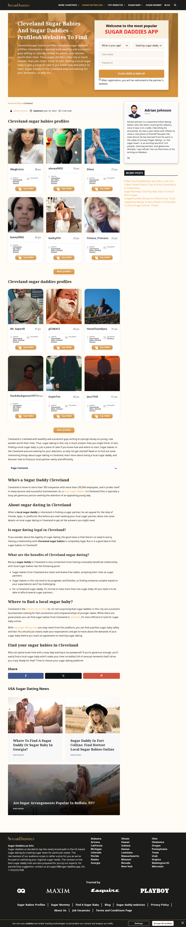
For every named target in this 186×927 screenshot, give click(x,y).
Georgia (95, 863)
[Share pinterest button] (101, 676)
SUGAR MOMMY (154, 5)
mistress (75, 617)
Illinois (125, 838)
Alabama (96, 838)
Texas (155, 852)
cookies (29, 923)
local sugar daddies (74, 491)
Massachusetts (130, 856)
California (96, 845)
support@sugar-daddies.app (64, 866)
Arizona (95, 842)
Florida (95, 856)
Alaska (95, 859)
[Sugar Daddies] (18, 5)
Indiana (125, 845)
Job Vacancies (81, 910)
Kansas (125, 849)
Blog (108, 904)
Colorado (96, 852)
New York (127, 866)
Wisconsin (157, 866)
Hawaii (125, 842)
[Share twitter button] (63, 676)
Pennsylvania (159, 849)
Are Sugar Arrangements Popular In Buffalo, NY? (54, 803)
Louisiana (127, 852)
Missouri (126, 859)
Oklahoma (158, 842)
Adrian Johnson (21, 110)
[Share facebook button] (26, 676)
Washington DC (160, 863)
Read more (18, 755)
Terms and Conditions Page (114, 910)
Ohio (18, 103)
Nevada (125, 863)
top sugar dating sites (26, 627)
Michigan (96, 849)
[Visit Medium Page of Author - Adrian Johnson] (128, 158)
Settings (139, 923)
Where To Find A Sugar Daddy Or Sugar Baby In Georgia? (33, 744)
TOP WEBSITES (115, 5)
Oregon (156, 845)
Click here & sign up (131, 73)
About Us (60, 910)
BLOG (167, 5)
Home (11, 103)
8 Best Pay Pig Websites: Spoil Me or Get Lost (149, 181)
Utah (155, 856)
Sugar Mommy (60, 904)
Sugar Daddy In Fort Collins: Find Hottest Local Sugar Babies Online (92, 744)
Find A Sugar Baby (87, 904)
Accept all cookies (163, 923)
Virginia (156, 859)
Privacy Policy (160, 904)
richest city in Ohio (35, 609)
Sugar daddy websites (130, 904)
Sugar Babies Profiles (31, 904)
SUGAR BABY (134, 5)
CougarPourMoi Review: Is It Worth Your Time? (150, 198)
